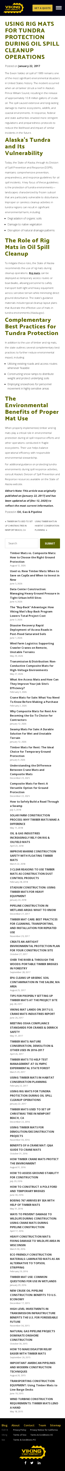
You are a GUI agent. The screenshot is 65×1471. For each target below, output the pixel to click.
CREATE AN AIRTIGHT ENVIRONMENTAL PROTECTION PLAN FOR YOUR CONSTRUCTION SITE (35, 946)
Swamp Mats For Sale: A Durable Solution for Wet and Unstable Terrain (32, 733)
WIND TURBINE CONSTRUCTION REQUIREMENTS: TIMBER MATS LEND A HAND (34, 1403)
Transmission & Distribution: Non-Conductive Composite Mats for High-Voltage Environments (33, 666)
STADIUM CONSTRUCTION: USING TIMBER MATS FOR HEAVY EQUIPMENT (33, 892)
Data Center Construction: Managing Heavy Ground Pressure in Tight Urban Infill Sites (35, 593)
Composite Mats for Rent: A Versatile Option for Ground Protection (29, 788)
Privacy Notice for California (44, 1429)
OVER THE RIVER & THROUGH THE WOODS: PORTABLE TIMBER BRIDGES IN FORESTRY (34, 964)
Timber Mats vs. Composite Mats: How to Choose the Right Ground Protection (33, 557)
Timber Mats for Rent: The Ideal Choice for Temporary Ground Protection (32, 752)
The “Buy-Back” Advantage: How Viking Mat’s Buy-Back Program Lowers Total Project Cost (32, 611)
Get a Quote (42, 8)
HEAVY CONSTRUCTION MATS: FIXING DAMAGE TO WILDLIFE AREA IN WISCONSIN (35, 1241)
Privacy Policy (19, 1429)
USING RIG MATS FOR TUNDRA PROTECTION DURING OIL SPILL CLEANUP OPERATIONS (31, 1095)
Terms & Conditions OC (41, 1434)
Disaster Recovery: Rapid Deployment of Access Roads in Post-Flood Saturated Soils (31, 630)
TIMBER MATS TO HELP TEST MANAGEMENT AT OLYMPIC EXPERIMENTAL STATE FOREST (30, 1064)
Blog (5, 1425)
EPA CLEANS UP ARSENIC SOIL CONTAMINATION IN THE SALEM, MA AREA (35, 982)
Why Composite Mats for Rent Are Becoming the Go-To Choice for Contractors (33, 715)
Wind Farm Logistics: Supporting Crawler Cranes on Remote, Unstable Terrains (32, 648)
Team (42, 1425)
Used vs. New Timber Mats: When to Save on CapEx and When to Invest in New (35, 575)
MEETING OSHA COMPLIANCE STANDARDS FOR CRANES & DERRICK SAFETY (34, 1027)
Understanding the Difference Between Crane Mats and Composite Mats (30, 770)
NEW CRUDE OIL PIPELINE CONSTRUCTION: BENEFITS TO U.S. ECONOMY (33, 1295)
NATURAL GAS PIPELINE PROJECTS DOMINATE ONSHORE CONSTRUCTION (32, 1335)
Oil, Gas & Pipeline (29, 512)
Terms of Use (19, 1434)
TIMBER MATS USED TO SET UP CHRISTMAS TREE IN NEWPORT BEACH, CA (19, 525)
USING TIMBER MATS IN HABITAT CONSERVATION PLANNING (47, 525)
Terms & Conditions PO (24, 1439)
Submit (50, 543)
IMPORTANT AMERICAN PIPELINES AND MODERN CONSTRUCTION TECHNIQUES (32, 1367)
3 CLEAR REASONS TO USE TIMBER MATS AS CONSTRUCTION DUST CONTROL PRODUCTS (32, 874)
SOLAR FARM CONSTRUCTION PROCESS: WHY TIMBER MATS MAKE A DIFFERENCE (34, 820)
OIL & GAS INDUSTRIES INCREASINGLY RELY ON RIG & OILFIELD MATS (30, 838)
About (16, 1425)
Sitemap (55, 1425)
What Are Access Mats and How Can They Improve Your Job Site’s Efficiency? (34, 684)
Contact (29, 1425)
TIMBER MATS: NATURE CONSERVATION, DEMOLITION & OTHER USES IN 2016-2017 (31, 1046)
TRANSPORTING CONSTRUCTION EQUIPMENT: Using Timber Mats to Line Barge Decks (33, 1385)
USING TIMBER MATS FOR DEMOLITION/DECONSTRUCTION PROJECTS (32, 1132)
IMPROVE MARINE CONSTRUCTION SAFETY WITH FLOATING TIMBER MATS (33, 856)
